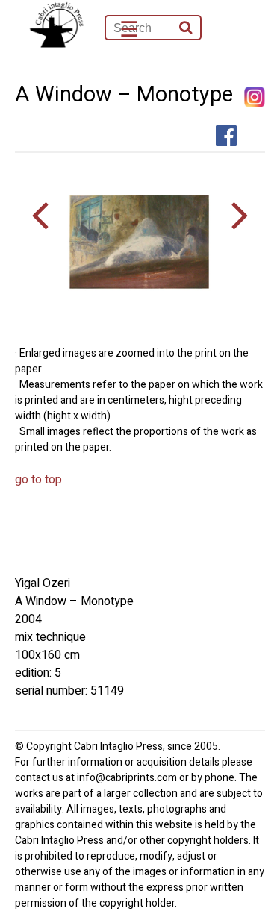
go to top (38, 480)
